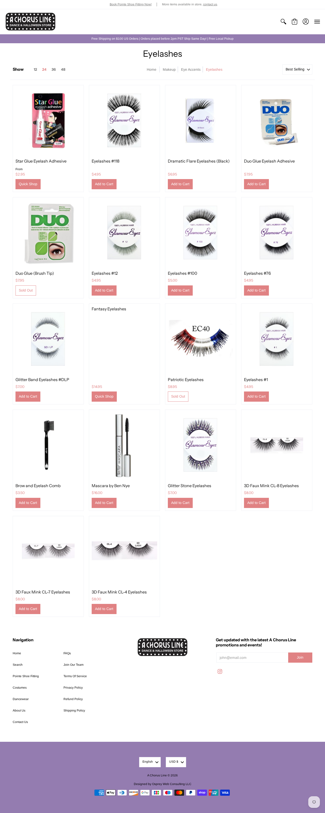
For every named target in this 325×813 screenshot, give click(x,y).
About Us (19, 710)
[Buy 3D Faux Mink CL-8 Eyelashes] (277, 445)
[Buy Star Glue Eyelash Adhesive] (48, 120)
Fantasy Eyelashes (109, 308)
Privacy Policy (73, 687)
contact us (210, 4)
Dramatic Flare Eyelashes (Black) (199, 161)
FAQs (67, 653)
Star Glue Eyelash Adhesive (41, 161)
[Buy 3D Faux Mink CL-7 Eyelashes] (48, 551)
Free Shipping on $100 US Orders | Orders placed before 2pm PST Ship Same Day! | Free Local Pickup (162, 38)
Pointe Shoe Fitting (26, 676)
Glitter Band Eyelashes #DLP (42, 379)
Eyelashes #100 (182, 273)
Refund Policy (73, 699)
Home (151, 69)
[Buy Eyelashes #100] (200, 233)
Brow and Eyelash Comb (38, 485)
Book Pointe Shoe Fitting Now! (131, 4)
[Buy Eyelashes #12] (124, 233)
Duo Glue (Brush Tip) (34, 273)
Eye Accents (191, 69)
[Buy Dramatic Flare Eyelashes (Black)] (200, 120)
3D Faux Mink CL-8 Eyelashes (271, 485)
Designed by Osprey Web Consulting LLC (162, 784)
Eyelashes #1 (256, 379)
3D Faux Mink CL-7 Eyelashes (42, 591)
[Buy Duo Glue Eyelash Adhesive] (277, 120)
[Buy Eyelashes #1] (277, 339)
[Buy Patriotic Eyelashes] (200, 339)
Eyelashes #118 (105, 161)
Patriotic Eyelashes (186, 379)
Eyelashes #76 (257, 273)
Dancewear (21, 699)
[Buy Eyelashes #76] (277, 233)
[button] (283, 21)
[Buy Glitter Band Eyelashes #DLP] (48, 339)
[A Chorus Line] (30, 21)
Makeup (169, 69)
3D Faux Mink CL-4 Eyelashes (119, 591)
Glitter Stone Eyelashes (189, 485)
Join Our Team (73, 664)
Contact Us (20, 722)
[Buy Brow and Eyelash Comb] (48, 445)
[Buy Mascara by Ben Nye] (124, 445)
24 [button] (44, 69)
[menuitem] (283, 21)
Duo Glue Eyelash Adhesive (269, 161)
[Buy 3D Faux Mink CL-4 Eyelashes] (124, 551)
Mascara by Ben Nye (111, 485)
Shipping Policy (74, 710)
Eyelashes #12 (105, 273)
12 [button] (35, 69)
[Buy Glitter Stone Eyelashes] (200, 445)
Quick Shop (28, 184)
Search (18, 664)
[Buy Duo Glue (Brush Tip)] (48, 233)
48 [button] (63, 69)
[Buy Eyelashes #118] (124, 120)
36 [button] (54, 69)
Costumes (20, 687)
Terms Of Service (75, 676)
